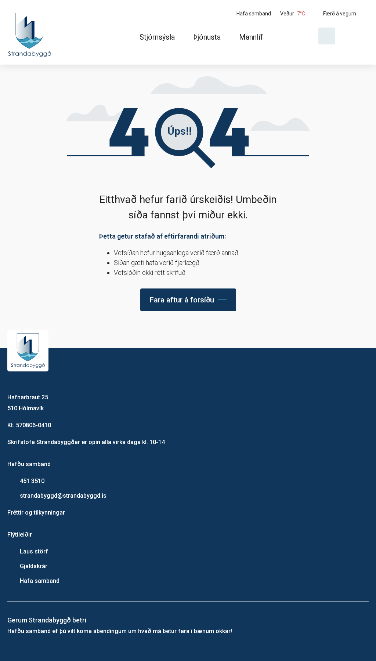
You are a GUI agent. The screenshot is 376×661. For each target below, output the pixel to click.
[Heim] (31, 32)
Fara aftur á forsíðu (182, 299)
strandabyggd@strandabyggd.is (63, 495)
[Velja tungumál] (355, 36)
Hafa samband (39, 580)
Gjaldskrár (33, 566)
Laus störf (34, 551)
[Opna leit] (326, 36)
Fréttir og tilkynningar (36, 512)
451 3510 (32, 480)
